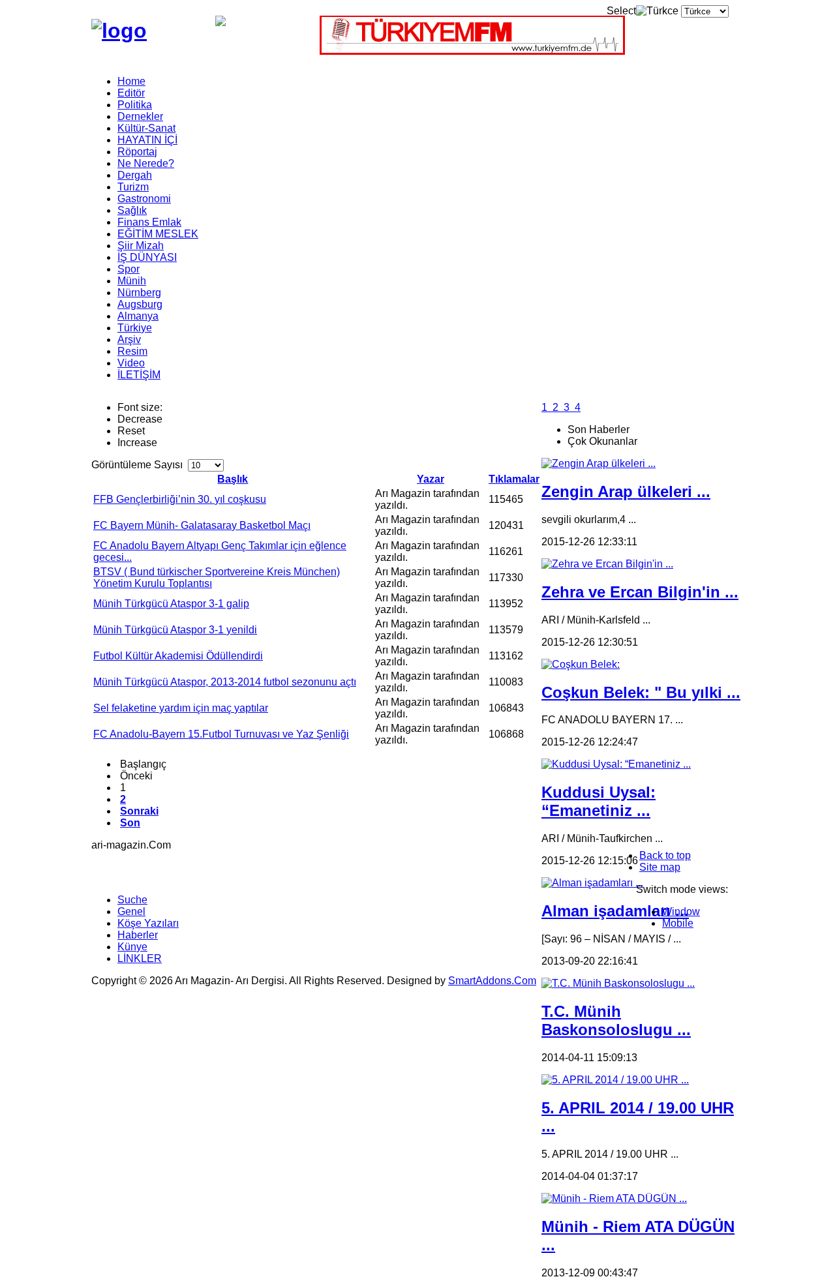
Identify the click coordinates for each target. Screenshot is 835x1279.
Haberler (137, 934)
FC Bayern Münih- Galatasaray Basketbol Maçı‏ (202, 525)
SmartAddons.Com (492, 980)
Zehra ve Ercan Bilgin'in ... (639, 592)
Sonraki (139, 811)
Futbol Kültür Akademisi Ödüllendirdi (178, 655)
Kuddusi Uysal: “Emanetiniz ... (598, 801)
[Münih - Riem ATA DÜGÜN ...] (614, 1198)
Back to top (665, 855)
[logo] (119, 30)
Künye (132, 946)
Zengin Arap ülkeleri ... (625, 491)
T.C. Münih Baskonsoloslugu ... (616, 1020)
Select (621, 10)
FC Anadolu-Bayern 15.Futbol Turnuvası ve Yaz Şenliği (221, 734)
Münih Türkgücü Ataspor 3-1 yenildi (175, 629)
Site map (659, 867)
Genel (131, 911)
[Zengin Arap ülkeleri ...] (598, 463)
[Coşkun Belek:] (580, 664)
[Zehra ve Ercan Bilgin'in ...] (607, 563)
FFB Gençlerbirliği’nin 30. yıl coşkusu (179, 499)
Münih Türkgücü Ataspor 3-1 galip (171, 603)
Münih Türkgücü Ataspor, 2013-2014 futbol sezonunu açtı (224, 681)
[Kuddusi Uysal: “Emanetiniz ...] (616, 764)
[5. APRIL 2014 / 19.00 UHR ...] (615, 1079)
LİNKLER (139, 958)
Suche (132, 899)
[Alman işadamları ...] (592, 882)
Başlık (232, 479)
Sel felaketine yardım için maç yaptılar (180, 708)
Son (130, 822)
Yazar (430, 479)
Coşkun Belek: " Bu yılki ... (640, 692)
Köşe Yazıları (148, 923)
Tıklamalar (514, 479)
